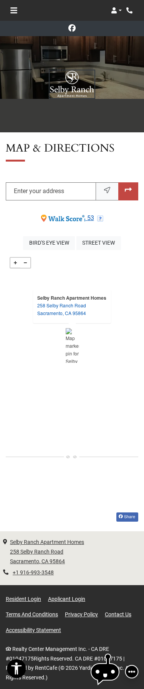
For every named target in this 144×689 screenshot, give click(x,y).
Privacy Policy (81, 614)
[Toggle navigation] (14, 10)
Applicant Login (66, 599)
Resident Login (23, 599)
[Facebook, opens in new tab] (72, 28)
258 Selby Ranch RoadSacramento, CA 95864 (61, 309)
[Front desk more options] (132, 672)
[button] (116, 10)
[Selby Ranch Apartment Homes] (72, 345)
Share (129, 516)
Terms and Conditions (32, 614)
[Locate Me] (107, 191)
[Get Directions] (128, 191)
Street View (101, 242)
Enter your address (39, 191)
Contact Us (118, 614)
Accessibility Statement (33, 630)
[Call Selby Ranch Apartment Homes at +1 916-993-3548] (130, 10)
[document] (72, 345)
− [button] (25, 263)
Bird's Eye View (52, 242)
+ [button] (15, 263)
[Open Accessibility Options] (16, 670)
